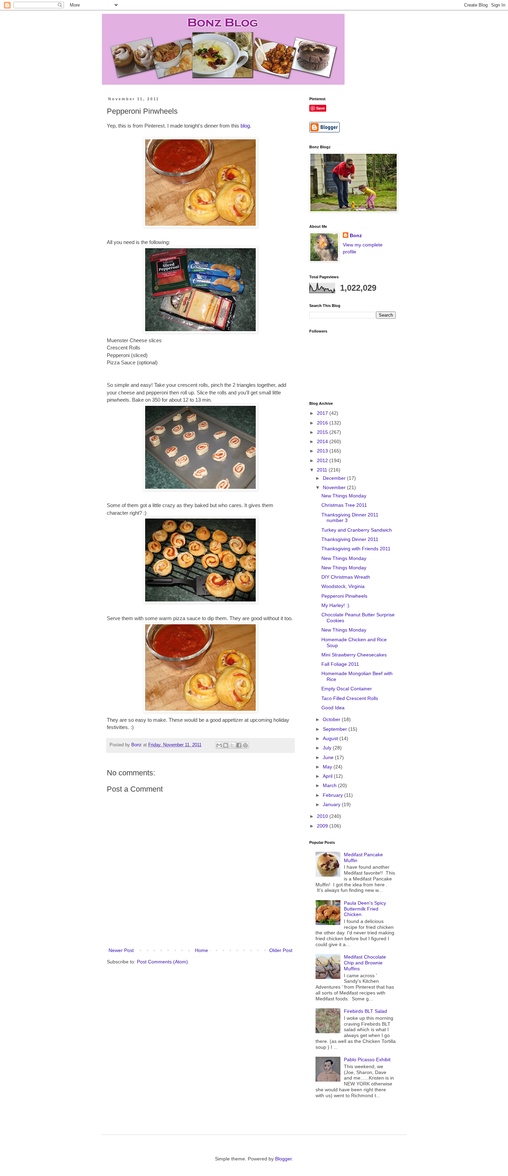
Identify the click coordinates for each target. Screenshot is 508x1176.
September (335, 729)
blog (245, 126)
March (330, 785)
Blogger (283, 1158)
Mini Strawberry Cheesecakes (354, 654)
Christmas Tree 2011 (344, 505)
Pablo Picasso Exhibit (367, 1059)
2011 (323, 470)
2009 (323, 826)
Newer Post (121, 950)
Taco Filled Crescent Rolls (349, 698)
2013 (323, 451)
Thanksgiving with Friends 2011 (356, 548)
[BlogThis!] (225, 745)
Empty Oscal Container (346, 688)
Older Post (280, 950)
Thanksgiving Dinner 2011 (349, 539)
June (329, 757)
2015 (323, 432)
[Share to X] (232, 745)
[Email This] (219, 745)
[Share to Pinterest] (245, 745)
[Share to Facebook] (238, 745)
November (335, 487)
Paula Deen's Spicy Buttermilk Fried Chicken (365, 908)
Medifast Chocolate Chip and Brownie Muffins (365, 962)
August (331, 738)
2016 (323, 423)
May (328, 766)
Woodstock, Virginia (343, 586)
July (328, 747)
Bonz (356, 235)
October (332, 719)
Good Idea (333, 707)
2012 (323, 460)
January (332, 804)
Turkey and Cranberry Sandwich (356, 530)
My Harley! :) (335, 605)
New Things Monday (343, 495)
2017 (323, 413)
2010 (323, 816)
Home (201, 950)
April (328, 776)
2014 (323, 441)
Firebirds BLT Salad (365, 1011)
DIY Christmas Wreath (345, 577)
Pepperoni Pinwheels (344, 596)
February (333, 795)
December (335, 478)
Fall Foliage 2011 (340, 664)
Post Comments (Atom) (162, 961)
